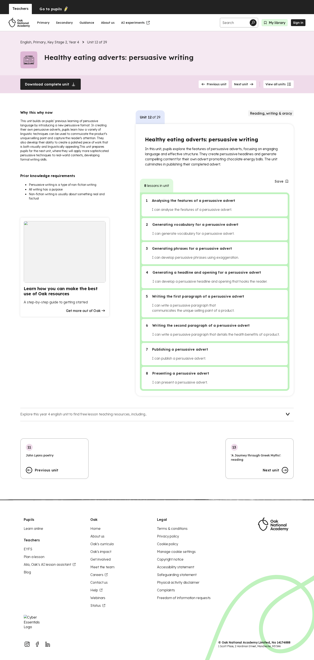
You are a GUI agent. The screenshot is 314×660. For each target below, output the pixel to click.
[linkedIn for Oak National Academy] (47, 644)
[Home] (19, 23)
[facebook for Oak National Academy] (37, 644)
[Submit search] (253, 22)
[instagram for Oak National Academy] (27, 644)
